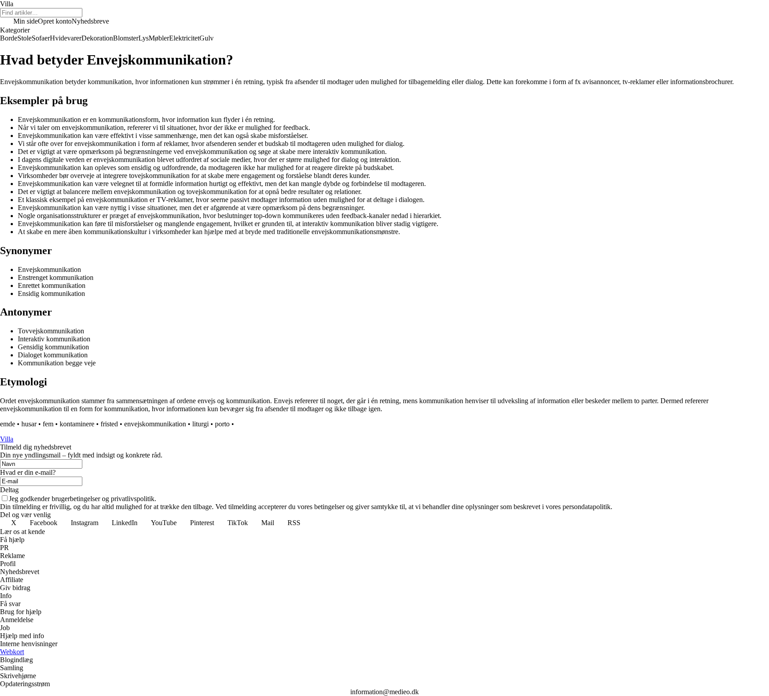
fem (48, 424)
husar (28, 424)
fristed (109, 424)
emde (7, 424)
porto (222, 424)
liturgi (200, 424)
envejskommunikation (155, 424)
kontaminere (77, 424)
